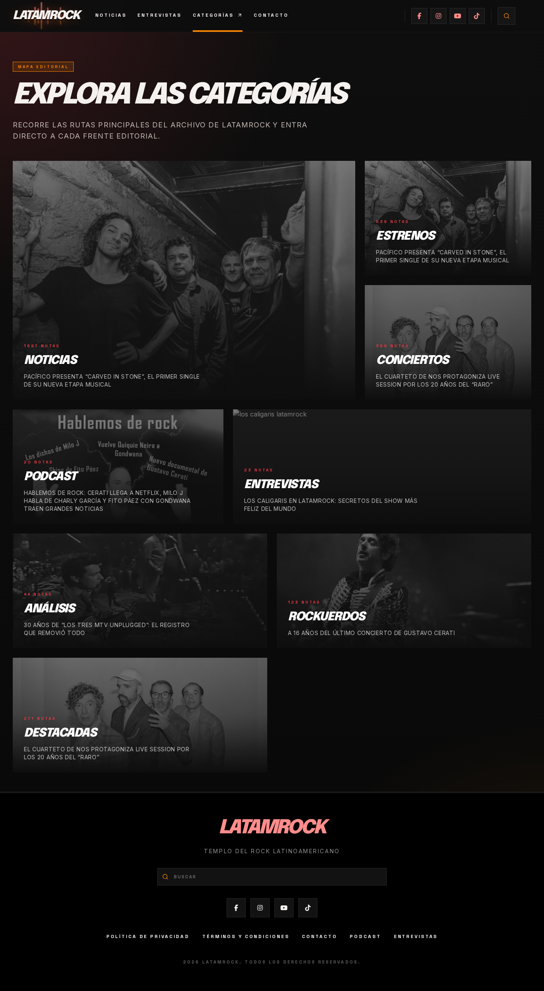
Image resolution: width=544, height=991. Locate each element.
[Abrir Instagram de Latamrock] (438, 16)
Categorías (213, 15)
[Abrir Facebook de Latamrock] (419, 16)
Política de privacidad (148, 936)
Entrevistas (159, 15)
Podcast (365, 936)
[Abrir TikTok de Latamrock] (477, 16)
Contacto (271, 15)
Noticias (110, 15)
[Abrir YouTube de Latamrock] (458, 16)
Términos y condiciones (245, 936)
